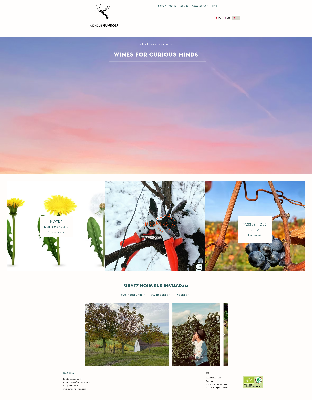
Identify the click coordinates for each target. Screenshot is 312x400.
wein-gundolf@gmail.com (74, 389)
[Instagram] (207, 373)
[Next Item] (223, 334)
